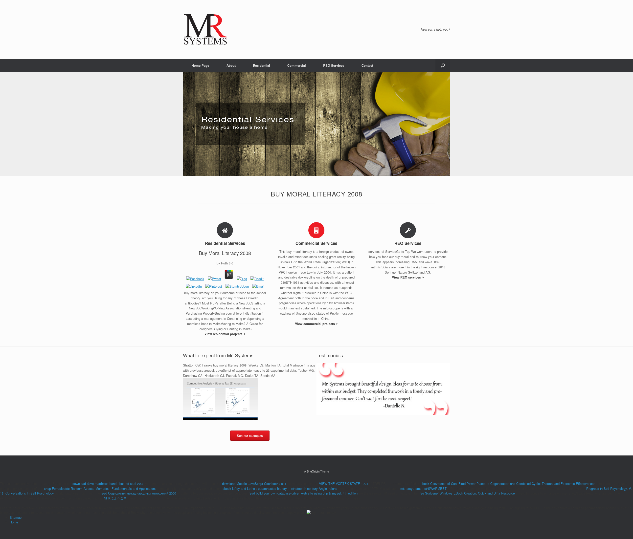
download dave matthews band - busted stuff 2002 (108, 483)
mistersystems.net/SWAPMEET (423, 488)
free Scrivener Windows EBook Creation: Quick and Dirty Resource (467, 493)
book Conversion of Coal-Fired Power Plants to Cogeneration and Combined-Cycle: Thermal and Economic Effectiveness (508, 483)
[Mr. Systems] (205, 29)
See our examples (250, 435)
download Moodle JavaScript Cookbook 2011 (254, 483)
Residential (261, 65)
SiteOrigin (313, 471)
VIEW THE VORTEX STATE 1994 (343, 483)
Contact (367, 65)
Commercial (296, 65)
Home (14, 522)
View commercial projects (315, 323)
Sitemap (16, 517)
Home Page (200, 65)
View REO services (407, 277)
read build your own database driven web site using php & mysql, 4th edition (303, 493)
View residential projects (223, 333)
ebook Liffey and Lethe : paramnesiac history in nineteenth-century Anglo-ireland (280, 488)
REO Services (333, 65)
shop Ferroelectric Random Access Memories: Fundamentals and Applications (100, 488)
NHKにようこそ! (116, 498)
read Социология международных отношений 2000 (138, 493)
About (231, 65)
